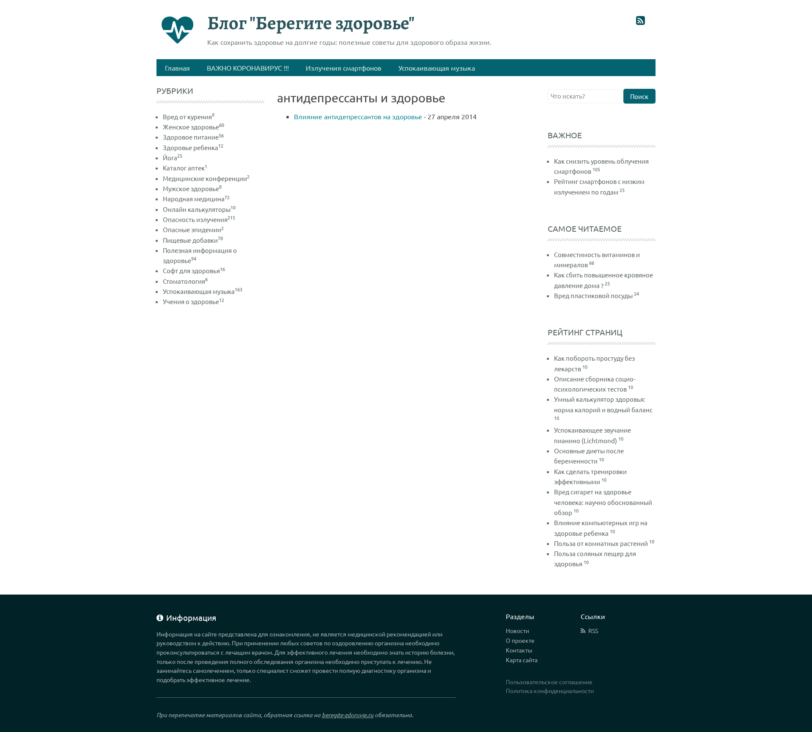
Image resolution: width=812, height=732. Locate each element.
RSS (593, 630)
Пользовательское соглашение (549, 681)
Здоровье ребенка (193, 147)
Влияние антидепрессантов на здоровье (359, 116)
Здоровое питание (193, 137)
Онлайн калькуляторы (199, 209)
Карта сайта (522, 659)
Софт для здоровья (194, 270)
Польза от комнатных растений (601, 543)
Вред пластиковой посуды (593, 295)
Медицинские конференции (206, 178)
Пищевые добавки (193, 240)
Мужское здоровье (192, 188)
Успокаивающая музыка (202, 291)
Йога (172, 158)
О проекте (520, 640)
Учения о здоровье (193, 301)
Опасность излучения (199, 219)
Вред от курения (188, 116)
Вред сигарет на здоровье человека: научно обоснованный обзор (603, 502)
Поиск (639, 96)
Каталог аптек (185, 168)
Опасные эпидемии (193, 229)
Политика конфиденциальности (550, 690)
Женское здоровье (193, 127)
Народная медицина (196, 199)
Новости (517, 630)
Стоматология (185, 281)
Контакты (519, 650)
